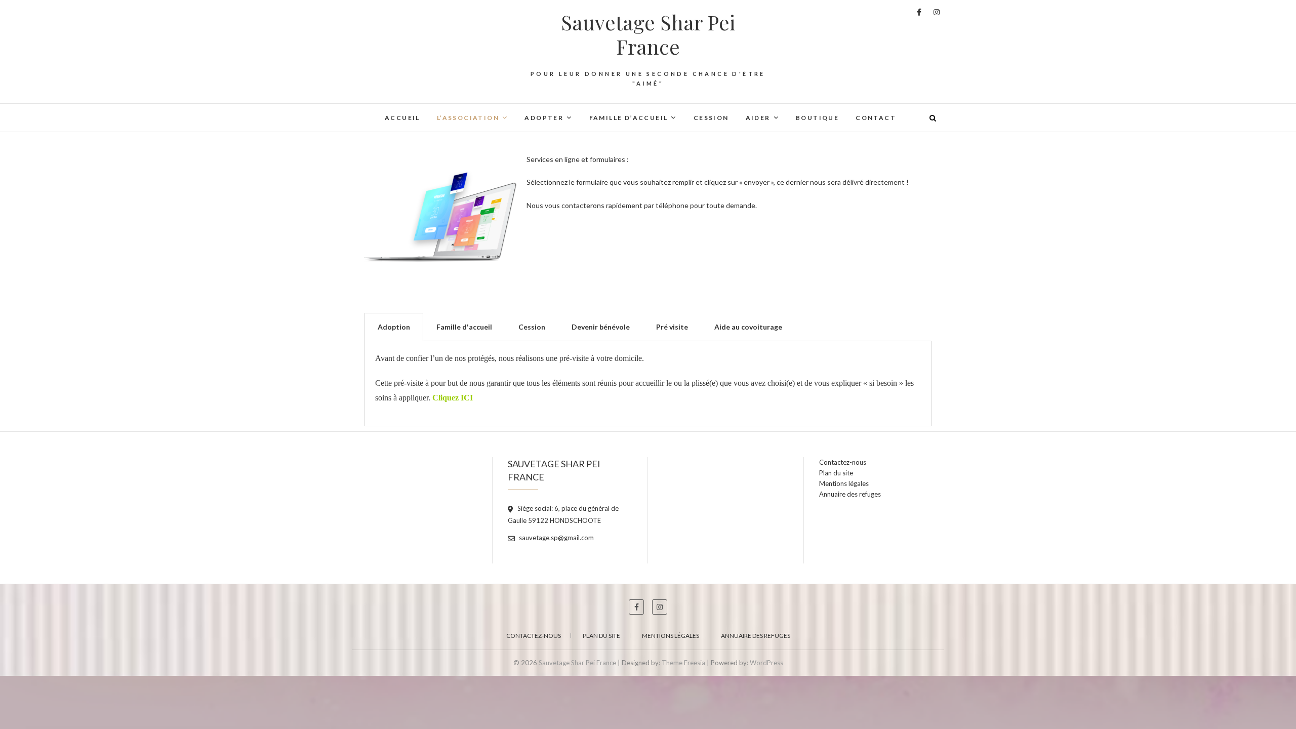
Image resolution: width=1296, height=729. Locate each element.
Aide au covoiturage (748, 326)
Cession (711, 118)
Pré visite (672, 326)
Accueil (402, 118)
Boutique (817, 118)
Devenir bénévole (601, 326)
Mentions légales (844, 483)
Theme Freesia (683, 663)
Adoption (394, 326)
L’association (468, 118)
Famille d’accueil (628, 118)
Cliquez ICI (452, 397)
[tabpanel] (648, 383)
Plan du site (836, 473)
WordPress (766, 663)
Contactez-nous (842, 462)
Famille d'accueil (464, 326)
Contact (876, 118)
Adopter (543, 118)
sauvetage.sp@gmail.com (555, 538)
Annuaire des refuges (850, 494)
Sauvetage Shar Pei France (648, 34)
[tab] (393, 327)
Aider (758, 118)
